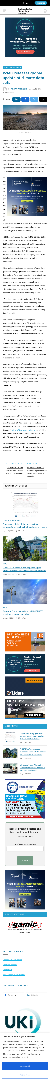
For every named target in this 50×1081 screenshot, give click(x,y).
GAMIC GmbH (25, 932)
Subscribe (41, 3)
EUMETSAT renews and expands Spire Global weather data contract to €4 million (24, 569)
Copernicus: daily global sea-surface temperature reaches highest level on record (25, 526)
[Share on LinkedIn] (16, 99)
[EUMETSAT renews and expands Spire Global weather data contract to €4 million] (25, 548)
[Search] (45, 11)
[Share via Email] (43, 99)
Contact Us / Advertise (12, 959)
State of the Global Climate (23, 430)
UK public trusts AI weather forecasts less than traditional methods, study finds (32, 768)
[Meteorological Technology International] (25, 10)
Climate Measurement (12, 67)
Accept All (25, 1066)
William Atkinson (19, 89)
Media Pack (7, 969)
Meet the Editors (10, 964)
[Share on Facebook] (25, 99)
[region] (25, 1057)
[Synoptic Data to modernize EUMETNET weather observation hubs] (25, 591)
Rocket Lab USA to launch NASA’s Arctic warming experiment (14, 471)
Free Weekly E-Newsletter (14, 974)
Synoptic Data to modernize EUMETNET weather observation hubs (23, 613)
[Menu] (4, 11)
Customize (25, 1075)
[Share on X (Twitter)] (34, 99)
